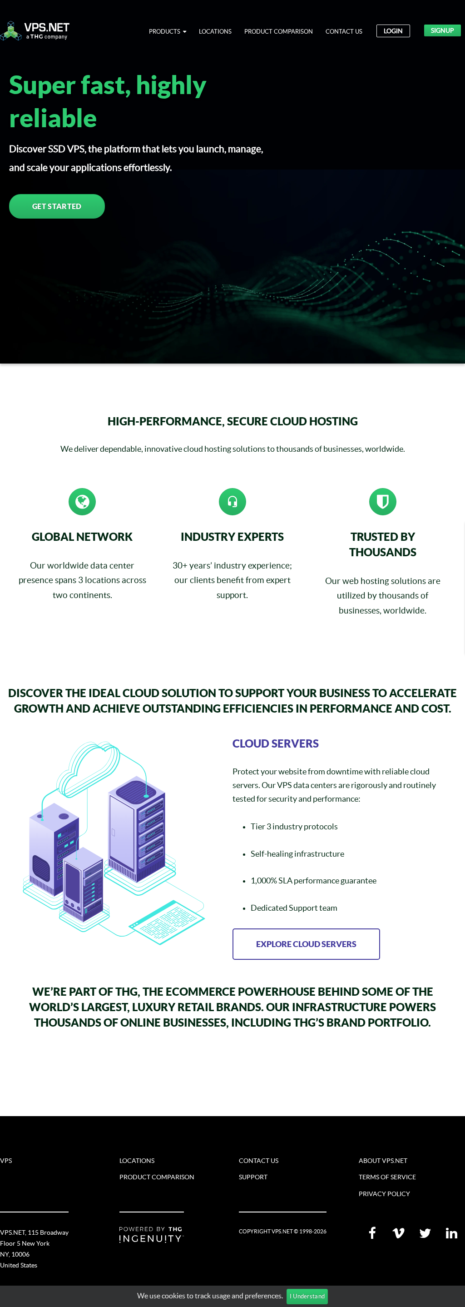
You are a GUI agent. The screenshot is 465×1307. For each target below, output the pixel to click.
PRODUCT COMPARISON (278, 31)
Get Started (57, 206)
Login (393, 31)
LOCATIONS (215, 31)
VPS (6, 1160)
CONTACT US (344, 31)
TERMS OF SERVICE (387, 1177)
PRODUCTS (166, 31)
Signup (442, 30)
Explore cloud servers (306, 943)
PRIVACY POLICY (384, 1193)
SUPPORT (253, 1177)
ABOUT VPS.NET (383, 1160)
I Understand (307, 1296)
